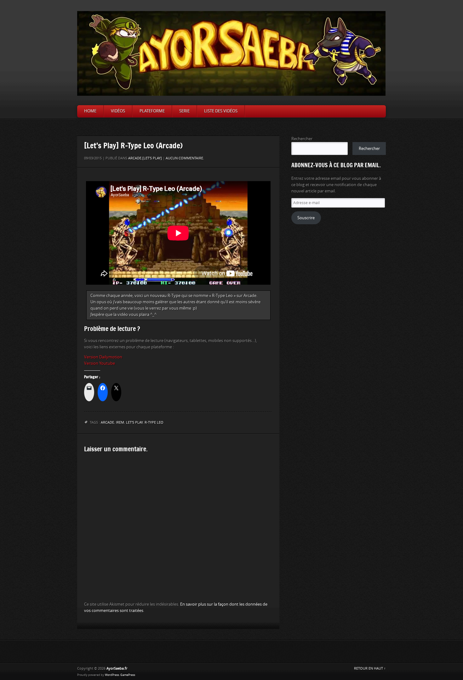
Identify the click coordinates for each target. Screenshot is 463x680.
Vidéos (118, 111)
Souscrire (306, 217)
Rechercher (301, 138)
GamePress (127, 675)
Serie (184, 111)
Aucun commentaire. (185, 158)
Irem (120, 422)
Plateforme (152, 111)
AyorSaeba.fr (116, 668)
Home (90, 111)
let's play (134, 422)
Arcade (134, 158)
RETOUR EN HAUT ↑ (370, 668)
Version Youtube (99, 363)
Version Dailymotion (103, 357)
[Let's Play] (152, 158)
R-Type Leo (154, 422)
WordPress (112, 675)
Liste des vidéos (220, 111)
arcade (107, 422)
